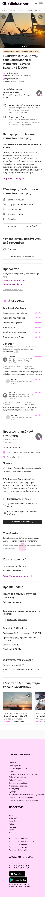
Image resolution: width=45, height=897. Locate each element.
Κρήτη (11, 830)
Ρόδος (11, 824)
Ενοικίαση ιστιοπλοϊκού (18, 838)
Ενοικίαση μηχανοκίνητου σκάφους (23, 841)
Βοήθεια (12, 763)
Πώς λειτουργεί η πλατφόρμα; (21, 768)
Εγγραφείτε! (14, 792)
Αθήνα (11, 815)
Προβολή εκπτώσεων (13, 284)
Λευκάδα (12, 821)
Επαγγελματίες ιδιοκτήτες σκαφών (23, 774)
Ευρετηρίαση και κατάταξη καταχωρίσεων (26, 795)
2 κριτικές (13, 73)
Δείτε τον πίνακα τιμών (14, 280)
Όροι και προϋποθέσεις (18, 783)
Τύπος (11, 771)
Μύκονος (13, 833)
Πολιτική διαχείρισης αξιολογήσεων (23, 800)
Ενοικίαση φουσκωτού (18, 847)
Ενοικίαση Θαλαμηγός (18, 850)
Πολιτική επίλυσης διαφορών (21, 797)
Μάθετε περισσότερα (17, 619)
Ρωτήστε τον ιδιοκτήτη (22, 522)
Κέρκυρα (12, 827)
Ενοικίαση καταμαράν (18, 844)
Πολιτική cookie (15, 780)
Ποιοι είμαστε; (15, 766)
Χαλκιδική (13, 818)
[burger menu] (36, 4)
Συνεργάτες (14, 789)
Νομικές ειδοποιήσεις (18, 786)
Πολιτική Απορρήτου (17, 777)
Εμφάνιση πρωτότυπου (30, 367)
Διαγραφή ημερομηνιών (13, 290)
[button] (33, 16)
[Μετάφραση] (16, 351)
